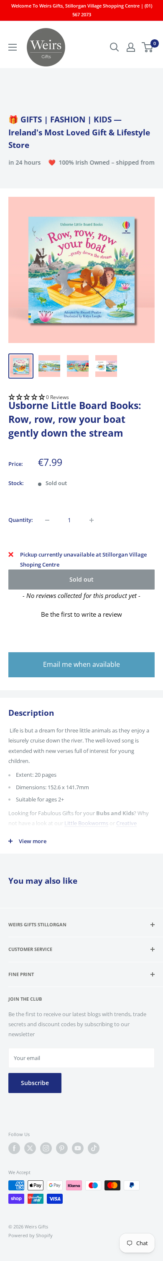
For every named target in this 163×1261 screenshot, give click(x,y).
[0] (148, 47)
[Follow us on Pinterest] (62, 1148)
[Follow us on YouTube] (78, 1148)
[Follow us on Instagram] (46, 1148)
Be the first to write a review (81, 614)
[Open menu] (12, 47)
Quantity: (20, 520)
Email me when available (81, 664)
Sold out (81, 579)
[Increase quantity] (91, 520)
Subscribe (35, 1083)
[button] (81, 397)
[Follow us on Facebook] (14, 1148)
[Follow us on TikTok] (93, 1148)
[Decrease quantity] (47, 520)
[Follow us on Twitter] (30, 1148)
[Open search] (114, 47)
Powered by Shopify (30, 1235)
